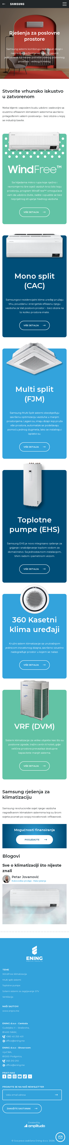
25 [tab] (53, 931)
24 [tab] (50, 931)
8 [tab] (4, 931)
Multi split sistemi (11, 979)
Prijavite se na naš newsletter (23, 1086)
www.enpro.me (10, 1011)
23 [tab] (48, 931)
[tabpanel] (34, 893)
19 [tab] (36, 931)
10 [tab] (10, 931)
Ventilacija (7, 997)
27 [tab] (59, 931)
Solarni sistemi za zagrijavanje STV (20, 991)
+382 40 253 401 (14, 1036)
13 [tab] (19, 931)
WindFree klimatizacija (14, 974)
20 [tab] (39, 931)
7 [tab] (1, 931)
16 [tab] (27, 931)
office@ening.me (15, 1040)
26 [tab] (56, 931)
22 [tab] (45, 931)
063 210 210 (12, 1060)
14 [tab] (22, 931)
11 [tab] (13, 931)
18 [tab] (33, 931)
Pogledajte (32, 839)
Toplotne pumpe (11, 985)
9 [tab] (7, 931)
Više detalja (31, 212)
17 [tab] (30, 931)
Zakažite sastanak (19, 1108)
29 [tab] (65, 931)
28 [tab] (62, 931)
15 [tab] (24, 931)
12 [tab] (16, 931)
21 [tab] (42, 931)
